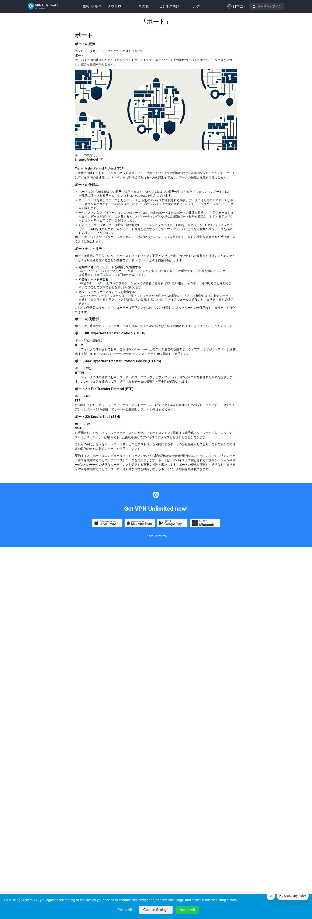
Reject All (124, 910)
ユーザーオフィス (269, 6)
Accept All (187, 910)
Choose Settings (155, 910)
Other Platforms (156, 536)
